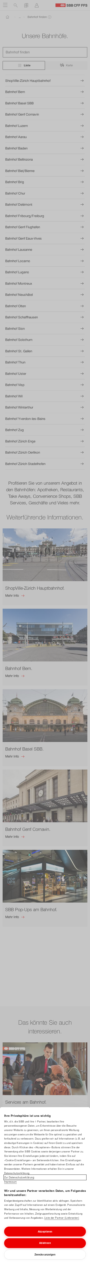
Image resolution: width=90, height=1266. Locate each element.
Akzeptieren (45, 1231)
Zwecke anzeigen (45, 1254)
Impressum (10, 1181)
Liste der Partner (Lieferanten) (61, 1217)
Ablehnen (45, 1243)
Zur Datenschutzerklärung (19, 1177)
